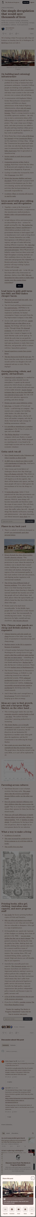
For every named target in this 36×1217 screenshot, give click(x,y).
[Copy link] (5, 1209)
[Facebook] (12, 1209)
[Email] (18, 1209)
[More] (32, 1209)
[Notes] (25, 1209)
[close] (32, 1178)
